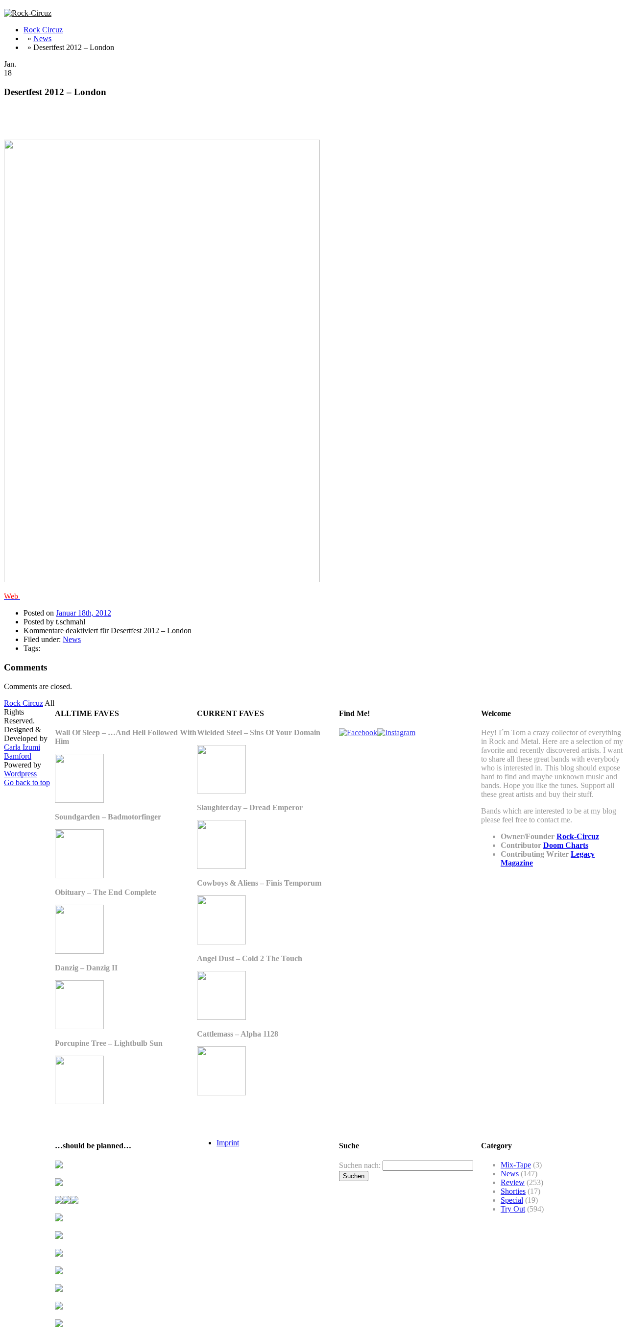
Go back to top (27, 782)
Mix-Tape (516, 1165)
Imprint (228, 1143)
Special (512, 1200)
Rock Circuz (43, 29)
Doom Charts (565, 845)
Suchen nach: (360, 1165)
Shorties (513, 1191)
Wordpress (20, 773)
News (42, 38)
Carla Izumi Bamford (22, 751)
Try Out (513, 1209)
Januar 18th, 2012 (83, 613)
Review (513, 1182)
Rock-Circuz (577, 836)
